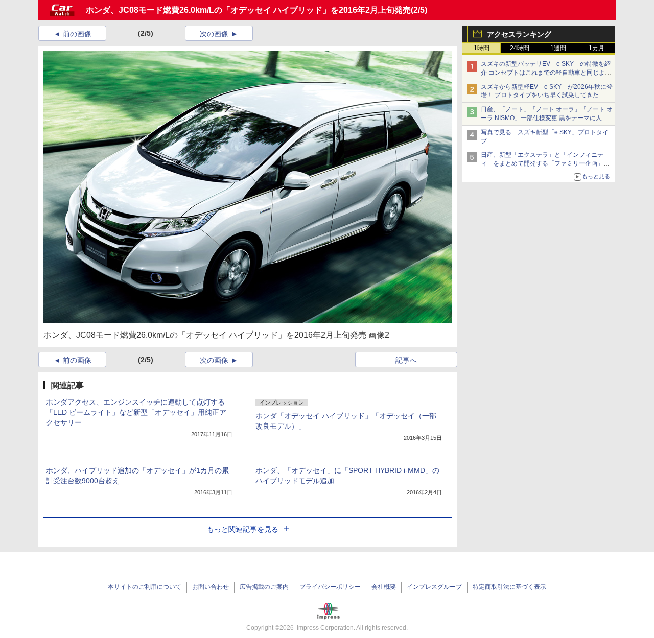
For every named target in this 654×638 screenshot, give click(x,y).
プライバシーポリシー (330, 586)
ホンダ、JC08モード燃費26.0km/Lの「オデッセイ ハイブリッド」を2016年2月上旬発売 (248, 10)
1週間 (558, 48)
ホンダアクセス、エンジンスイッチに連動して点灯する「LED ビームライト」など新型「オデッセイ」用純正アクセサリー (136, 412)
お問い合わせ (210, 586)
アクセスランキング (519, 34)
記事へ (406, 360)
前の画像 (77, 34)
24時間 (519, 48)
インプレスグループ (434, 586)
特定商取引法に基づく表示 (509, 586)
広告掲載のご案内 (264, 586)
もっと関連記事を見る (242, 529)
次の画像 (214, 34)
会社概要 (383, 586)
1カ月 (596, 48)
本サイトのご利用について (144, 586)
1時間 (481, 48)
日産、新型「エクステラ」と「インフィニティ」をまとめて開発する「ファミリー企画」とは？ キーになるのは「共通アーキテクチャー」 (546, 163)
